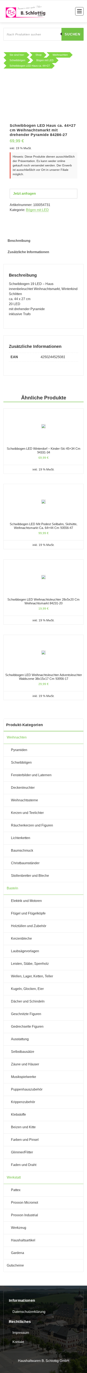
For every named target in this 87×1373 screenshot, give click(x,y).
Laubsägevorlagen (25, 951)
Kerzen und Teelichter (27, 813)
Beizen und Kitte (23, 1127)
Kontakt (18, 1342)
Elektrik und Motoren (26, 901)
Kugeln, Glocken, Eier (27, 989)
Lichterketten (20, 838)
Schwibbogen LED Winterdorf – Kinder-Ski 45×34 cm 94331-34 (43, 450)
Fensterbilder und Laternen (31, 775)
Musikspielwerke (23, 1077)
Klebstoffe (18, 1114)
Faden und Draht (23, 1165)
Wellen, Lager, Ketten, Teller (32, 976)
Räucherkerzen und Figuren (32, 825)
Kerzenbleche (21, 938)
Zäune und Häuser (25, 1064)
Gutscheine (15, 1265)
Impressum (20, 1332)
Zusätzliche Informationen (28, 252)
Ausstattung (20, 1039)
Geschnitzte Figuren (26, 1014)
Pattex (15, 1190)
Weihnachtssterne (24, 800)
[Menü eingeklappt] (79, 11)
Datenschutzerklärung (28, 1311)
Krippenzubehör (23, 1102)
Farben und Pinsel (25, 1139)
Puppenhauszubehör (26, 1089)
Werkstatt (14, 1177)
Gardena (17, 1253)
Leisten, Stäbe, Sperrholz (30, 963)
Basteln (12, 888)
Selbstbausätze (22, 1051)
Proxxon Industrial (24, 1215)
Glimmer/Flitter (22, 1152)
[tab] (19, 240)
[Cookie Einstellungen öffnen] (7, 1365)
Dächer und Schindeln (28, 1001)
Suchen (72, 34)
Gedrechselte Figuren (27, 1026)
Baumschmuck (22, 850)
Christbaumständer (25, 863)
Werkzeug (18, 1227)
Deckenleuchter (23, 787)
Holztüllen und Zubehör (28, 926)
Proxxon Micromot (24, 1202)
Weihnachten (17, 737)
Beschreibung (19, 240)
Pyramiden (19, 750)
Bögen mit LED (37, 210)
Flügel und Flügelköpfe (28, 913)
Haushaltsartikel (23, 1240)
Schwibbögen (21, 762)
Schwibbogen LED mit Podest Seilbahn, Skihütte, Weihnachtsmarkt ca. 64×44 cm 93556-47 (43, 526)
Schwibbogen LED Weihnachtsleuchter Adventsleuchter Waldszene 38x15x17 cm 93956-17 (43, 676)
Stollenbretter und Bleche (30, 875)
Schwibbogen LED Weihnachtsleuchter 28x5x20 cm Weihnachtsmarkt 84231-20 (43, 601)
